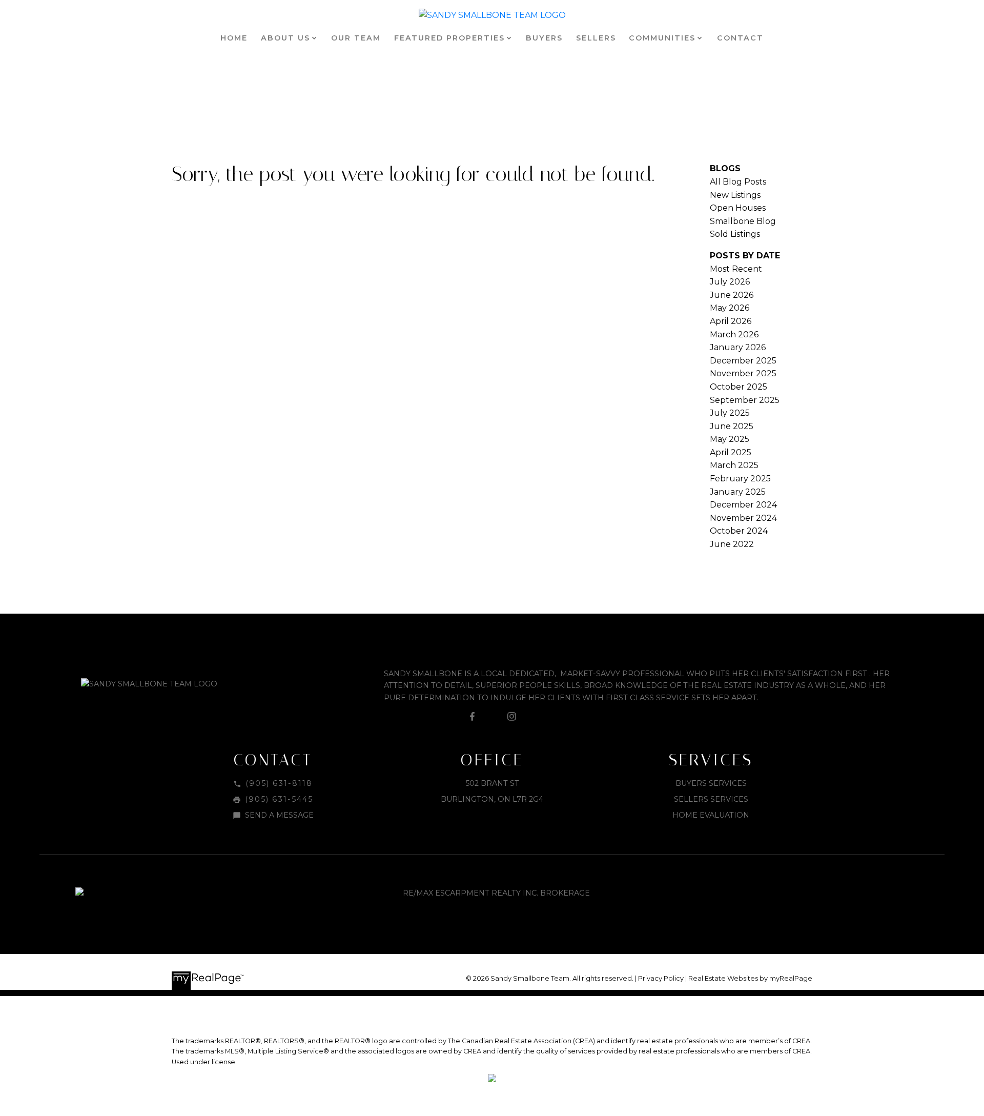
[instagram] (511, 716)
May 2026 (729, 308)
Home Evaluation (710, 815)
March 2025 (734, 465)
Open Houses (738, 208)
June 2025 (731, 426)
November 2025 (743, 373)
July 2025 (730, 413)
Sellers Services (711, 799)
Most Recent (736, 269)
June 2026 (731, 295)
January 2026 (738, 347)
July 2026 (730, 282)
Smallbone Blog (743, 221)
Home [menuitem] (234, 38)
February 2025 (740, 478)
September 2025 (745, 400)
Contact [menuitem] (740, 38)
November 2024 (743, 518)
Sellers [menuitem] (596, 38)
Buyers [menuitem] (544, 38)
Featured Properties (449, 38)
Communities (662, 38)
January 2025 (738, 492)
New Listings (735, 195)
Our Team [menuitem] (356, 38)
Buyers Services (711, 783)
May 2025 (729, 439)
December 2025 (743, 361)
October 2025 (738, 387)
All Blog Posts (738, 182)
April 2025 (730, 452)
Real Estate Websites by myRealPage (750, 978)
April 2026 (730, 321)
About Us (285, 38)
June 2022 (732, 544)
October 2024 (739, 531)
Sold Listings (735, 234)
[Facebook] (472, 716)
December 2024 (743, 505)
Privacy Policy (661, 978)
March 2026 (734, 334)
